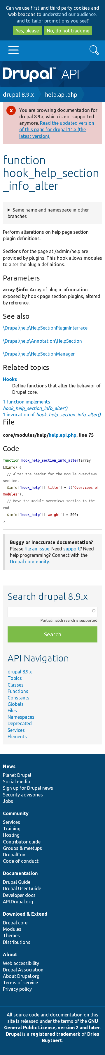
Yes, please (27, 30)
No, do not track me (68, 30)
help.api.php (61, 94)
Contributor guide (22, 841)
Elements (17, 736)
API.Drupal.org (18, 901)
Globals (16, 704)
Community (16, 813)
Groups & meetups (22, 848)
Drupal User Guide (22, 888)
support (71, 548)
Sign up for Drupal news (28, 788)
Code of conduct (20, 861)
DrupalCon (14, 854)
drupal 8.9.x (18, 94)
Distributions (16, 942)
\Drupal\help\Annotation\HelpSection (42, 341)
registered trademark (55, 1034)
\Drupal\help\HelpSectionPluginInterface (45, 327)
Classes (16, 684)
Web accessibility (21, 963)
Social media (16, 781)
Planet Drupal (17, 775)
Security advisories (23, 794)
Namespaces (21, 717)
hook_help (30, 488)
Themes (11, 935)
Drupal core (15, 922)
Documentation (20, 873)
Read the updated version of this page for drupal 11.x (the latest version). (56, 129)
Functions (18, 691)
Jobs (8, 801)
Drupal (13, 1034)
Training (11, 828)
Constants (18, 697)
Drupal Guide (16, 882)
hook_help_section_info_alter (49, 460)
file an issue (36, 548)
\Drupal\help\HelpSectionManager (39, 353)
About (10, 954)
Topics (15, 678)
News (9, 766)
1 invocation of (52, 414)
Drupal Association (23, 969)
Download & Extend (25, 914)
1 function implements (35, 405)
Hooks (10, 379)
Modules (12, 929)
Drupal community (29, 561)
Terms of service (20, 982)
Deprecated (20, 723)
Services (16, 730)
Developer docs (19, 895)
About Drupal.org (21, 976)
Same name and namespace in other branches (48, 213)
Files (12, 710)
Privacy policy (17, 989)
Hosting (11, 835)
